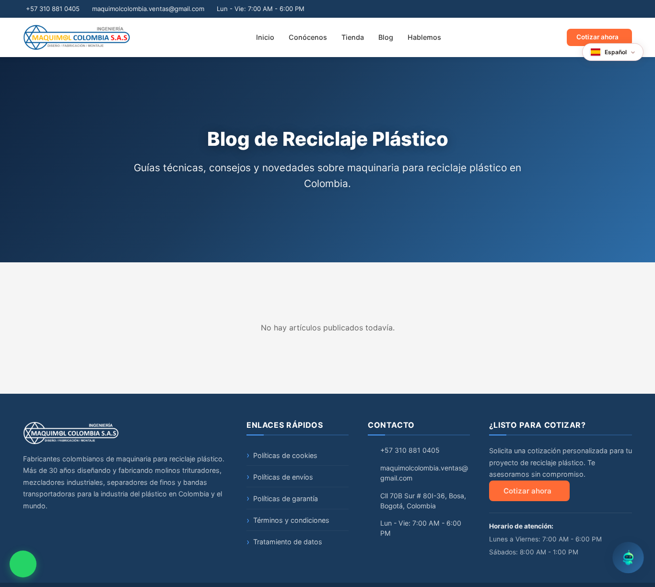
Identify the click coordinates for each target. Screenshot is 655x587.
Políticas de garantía (285, 498)
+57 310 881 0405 (53, 8)
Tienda (352, 37)
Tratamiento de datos (287, 542)
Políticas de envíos (283, 477)
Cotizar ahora (597, 37)
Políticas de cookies (285, 455)
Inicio (265, 37)
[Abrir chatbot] (628, 560)
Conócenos (308, 37)
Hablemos (424, 37)
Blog (385, 37)
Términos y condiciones (291, 520)
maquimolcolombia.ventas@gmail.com (148, 8)
